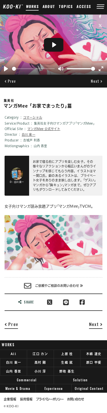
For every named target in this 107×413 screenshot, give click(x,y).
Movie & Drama (18, 388)
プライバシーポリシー (49, 399)
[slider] (33, 69)
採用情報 (26, 399)
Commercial (27, 380)
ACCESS (83, 6)
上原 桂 (67, 353)
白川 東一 (28, 134)
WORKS (32, 6)
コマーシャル (32, 117)
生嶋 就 (67, 362)
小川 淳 (40, 371)
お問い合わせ (75, 399)
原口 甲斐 (93, 362)
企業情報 (10, 399)
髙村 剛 (40, 362)
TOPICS (66, 6)
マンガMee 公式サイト (43, 128)
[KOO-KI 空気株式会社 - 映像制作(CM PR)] (13, 6)
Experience (54, 388)
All (13, 353)
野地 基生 (66, 371)
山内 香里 (13, 371)
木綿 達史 (93, 353)
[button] (10, 81)
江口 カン (40, 353)
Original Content (89, 388)
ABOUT (49, 6)
